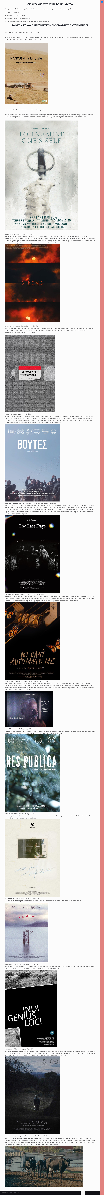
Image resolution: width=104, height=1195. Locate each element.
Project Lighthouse (14, 1192)
